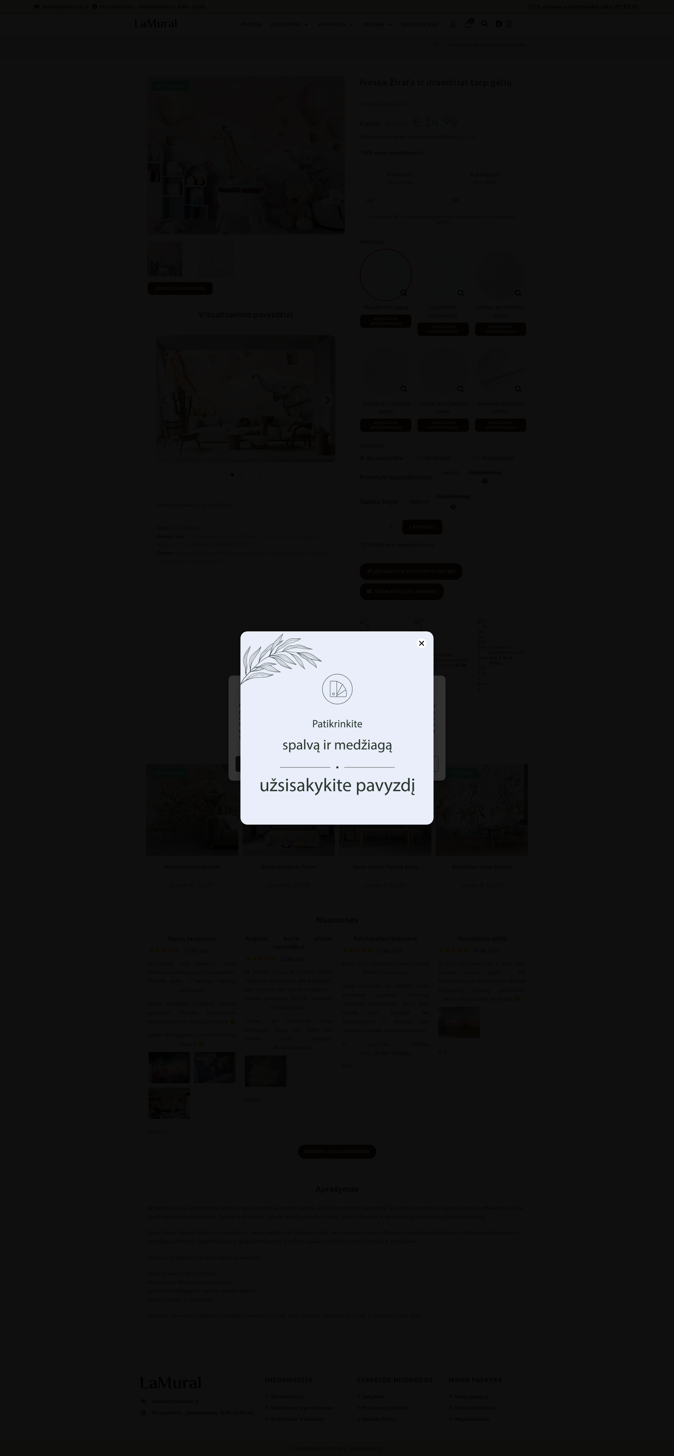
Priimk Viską (286, 763)
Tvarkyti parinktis (388, 763)
